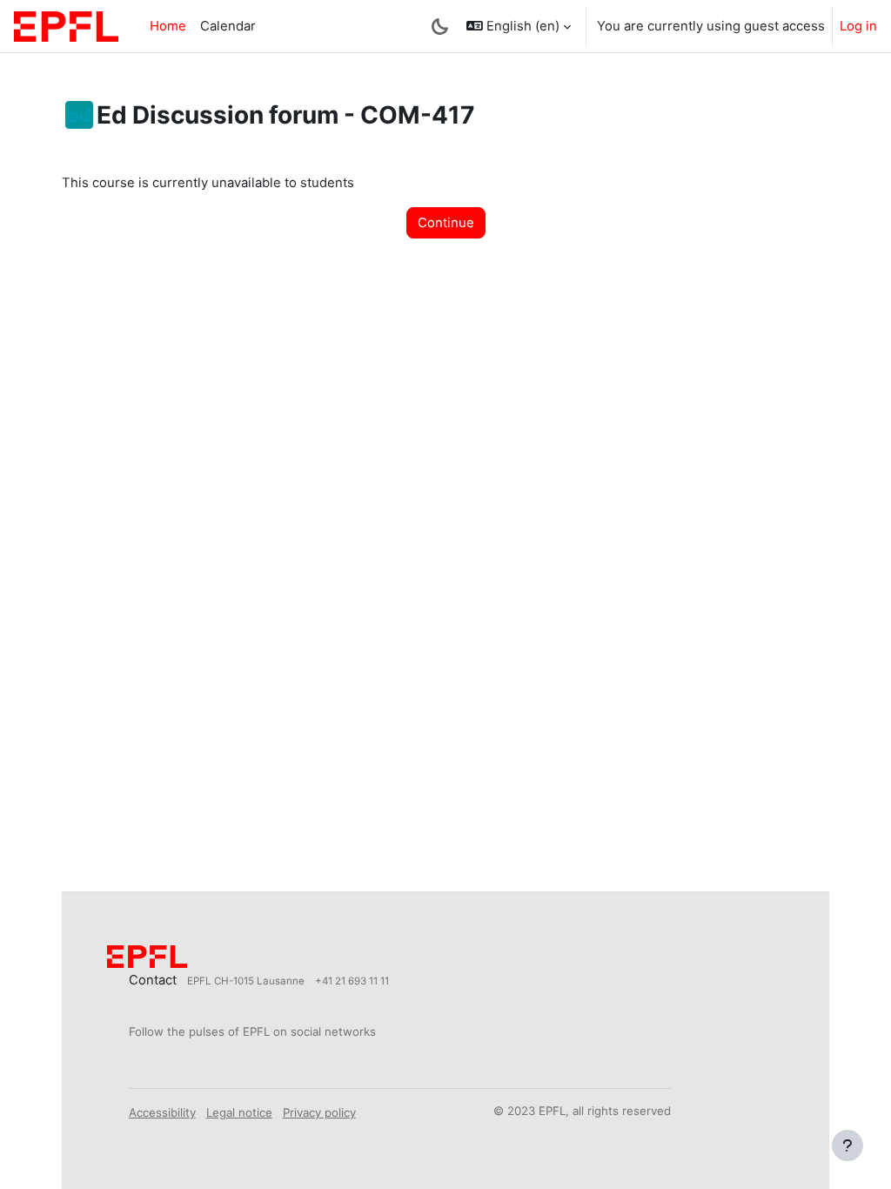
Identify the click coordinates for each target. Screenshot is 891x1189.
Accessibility (162, 1112)
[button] (518, 26)
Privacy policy (319, 1112)
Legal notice (239, 1112)
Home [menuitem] (168, 26)
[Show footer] (847, 1145)
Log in (858, 26)
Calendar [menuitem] (228, 26)
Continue (446, 223)
